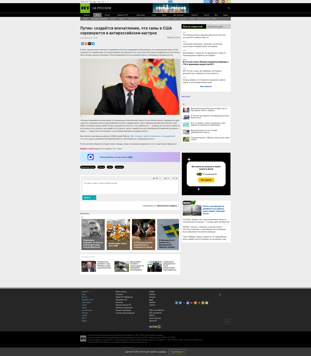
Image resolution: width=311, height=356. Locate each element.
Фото (216, 15)
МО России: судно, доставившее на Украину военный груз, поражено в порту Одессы (202, 71)
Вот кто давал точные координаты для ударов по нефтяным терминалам (208, 124)
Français (152, 297)
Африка (122, 18)
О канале (119, 294)
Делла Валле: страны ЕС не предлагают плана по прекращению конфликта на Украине (204, 53)
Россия (107, 15)
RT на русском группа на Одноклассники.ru (220, 1)
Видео (225, 15)
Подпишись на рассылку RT (229, 1)
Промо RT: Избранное (124, 297)
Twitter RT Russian (211, 1)
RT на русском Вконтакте (208, 1)
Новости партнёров (123, 310)
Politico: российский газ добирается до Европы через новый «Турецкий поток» (214, 210)
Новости (87, 15)
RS (103, 2)
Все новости (206, 86)
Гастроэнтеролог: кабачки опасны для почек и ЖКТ (210, 138)
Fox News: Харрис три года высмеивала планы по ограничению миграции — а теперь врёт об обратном (206, 220)
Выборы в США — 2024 (206, 18)
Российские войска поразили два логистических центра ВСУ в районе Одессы (204, 36)
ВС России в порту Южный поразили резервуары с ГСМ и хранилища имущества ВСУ (206, 62)
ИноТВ (206, 15)
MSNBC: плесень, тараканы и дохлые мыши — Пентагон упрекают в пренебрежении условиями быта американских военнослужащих (204, 229)
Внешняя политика (99, 18)
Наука (164, 15)
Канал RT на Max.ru (214, 1)
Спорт (154, 15)
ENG (82, 2)
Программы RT (121, 299)
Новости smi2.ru (84, 213)
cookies (162, 352)
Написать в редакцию (124, 307)
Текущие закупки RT (123, 305)
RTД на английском (156, 310)
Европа (113, 18)
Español (152, 302)
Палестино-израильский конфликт (157, 18)
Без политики (179, 15)
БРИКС (85, 18)
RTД (170, 2)
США (110, 167)
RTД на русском (155, 313)
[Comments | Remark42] (130, 192)
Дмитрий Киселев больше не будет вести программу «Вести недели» (209, 109)
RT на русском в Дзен (223, 1)
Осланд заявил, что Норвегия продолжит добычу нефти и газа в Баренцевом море (204, 80)
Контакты (119, 302)
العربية (94, 2)
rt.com (103, 337)
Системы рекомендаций (125, 313)
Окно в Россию (155, 318)
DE (86, 2)
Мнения (194, 15)
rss (226, 1)
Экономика (141, 15)
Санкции (183, 18)
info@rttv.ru (198, 340)
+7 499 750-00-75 (172, 340)
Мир (97, 15)
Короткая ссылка (173, 37)
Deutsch (152, 294)
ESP (99, 2)
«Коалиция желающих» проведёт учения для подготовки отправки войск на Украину (202, 45)
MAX (130, 157)
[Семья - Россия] (171, 8)
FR (90, 2)
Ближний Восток (134, 18)
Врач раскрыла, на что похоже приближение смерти (204, 131)
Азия (175, 18)
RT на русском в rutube (217, 1)
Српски (152, 304)
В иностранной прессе (190, 203)
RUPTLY (152, 315)
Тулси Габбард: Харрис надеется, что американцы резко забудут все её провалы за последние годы (205, 237)
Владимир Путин (87, 167)
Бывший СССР (123, 15)
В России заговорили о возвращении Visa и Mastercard (210, 117)
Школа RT (153, 320)
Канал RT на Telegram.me (205, 1)
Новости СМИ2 (185, 96)
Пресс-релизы (121, 291)
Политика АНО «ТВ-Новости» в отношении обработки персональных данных (117, 342)
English (152, 291)
